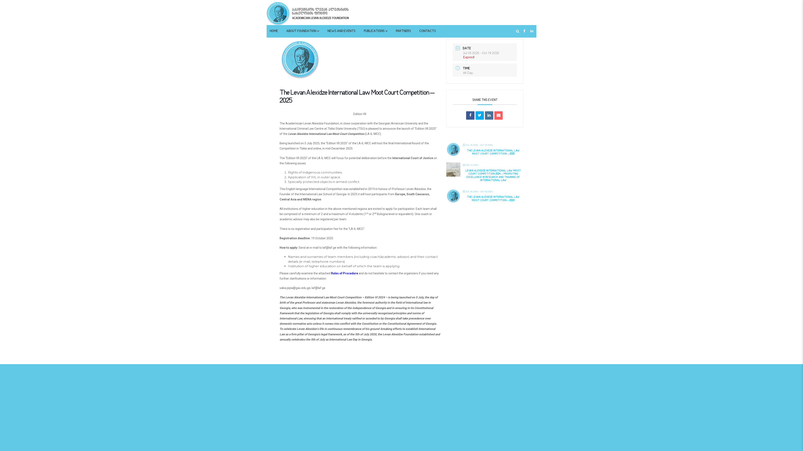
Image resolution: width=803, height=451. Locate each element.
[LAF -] (319, 13)
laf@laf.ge (329, 247)
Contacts (427, 31)
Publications (374, 31)
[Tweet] (480, 115)
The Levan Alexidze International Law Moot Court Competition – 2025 (493, 152)
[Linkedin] (489, 115)
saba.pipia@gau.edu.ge (295, 288)
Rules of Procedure (344, 273)
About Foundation (301, 31)
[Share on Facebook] (470, 115)
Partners (403, 31)
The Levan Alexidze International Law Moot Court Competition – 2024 (493, 198)
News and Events (341, 31)
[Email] (498, 115)
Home (274, 31)
